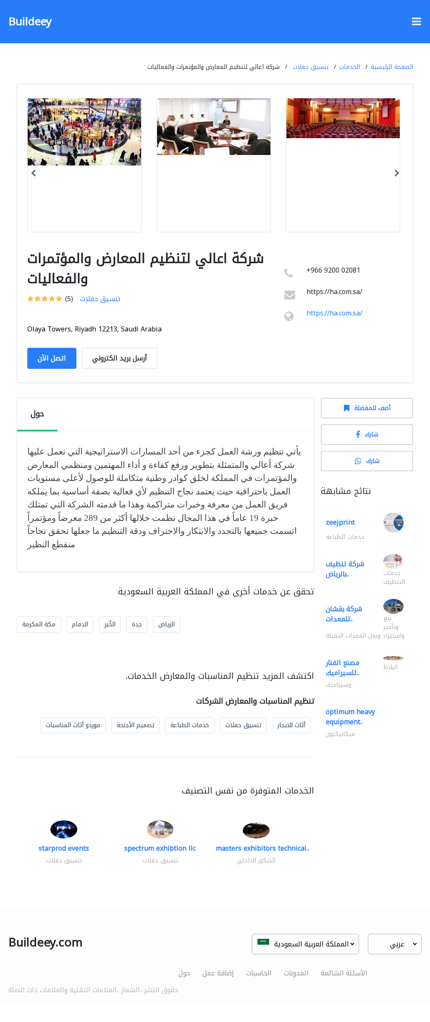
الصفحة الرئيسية (392, 67)
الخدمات (349, 67)
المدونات (296, 973)
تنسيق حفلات (310, 67)
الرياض (166, 624)
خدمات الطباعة (189, 725)
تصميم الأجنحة (135, 725)
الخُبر (110, 624)
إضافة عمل (218, 973)
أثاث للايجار (291, 725)
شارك (371, 434)
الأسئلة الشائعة (344, 973)
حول (184, 973)
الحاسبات (259, 973)
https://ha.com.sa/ (334, 313)
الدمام (80, 624)
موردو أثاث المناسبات (73, 725)
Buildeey (30, 21)
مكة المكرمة (38, 624)
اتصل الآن (52, 358)
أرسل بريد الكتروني (119, 358)
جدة (137, 624)
